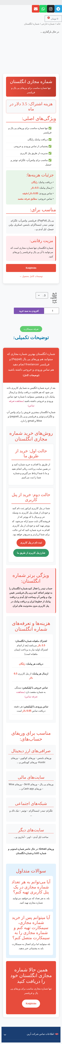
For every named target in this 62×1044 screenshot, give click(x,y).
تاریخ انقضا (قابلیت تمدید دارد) (53, 297)
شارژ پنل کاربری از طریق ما (31, 553)
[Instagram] (50, 9)
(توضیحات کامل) (31, 375)
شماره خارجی (48, 24)
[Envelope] (35, 9)
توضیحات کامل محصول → (31, 276)
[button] (31, 2)
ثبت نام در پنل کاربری (31, 542)
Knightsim (31, 268)
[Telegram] (58, 9)
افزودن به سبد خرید (29, 310)
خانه (58, 24)
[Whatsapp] (43, 9)
